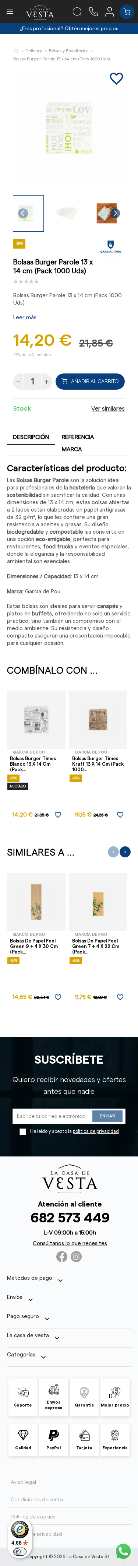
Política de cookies (33, 1517)
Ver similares (108, 409)
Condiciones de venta (37, 1499)
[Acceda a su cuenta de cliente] (112, 11)
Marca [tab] (72, 449)
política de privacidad (96, 1131)
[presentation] (113, 851)
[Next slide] (115, 213)
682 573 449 (70, 1218)
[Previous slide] (23, 213)
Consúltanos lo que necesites (70, 1243)
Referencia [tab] (78, 437)
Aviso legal (23, 1482)
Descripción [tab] (31, 437)
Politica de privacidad (36, 1534)
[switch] (19, 1552)
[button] (66, 213)
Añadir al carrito (95, 381)
